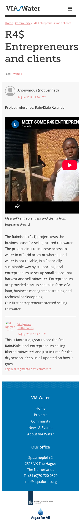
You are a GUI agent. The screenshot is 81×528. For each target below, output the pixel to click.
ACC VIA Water (23, 8)
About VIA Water (40, 434)
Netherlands (25, 328)
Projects (40, 414)
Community (22, 23)
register (22, 369)
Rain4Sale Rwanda (50, 107)
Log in (9, 369)
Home (9, 23)
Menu (70, 9)
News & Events (40, 427)
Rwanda (17, 74)
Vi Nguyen (24, 324)
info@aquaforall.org (40, 481)
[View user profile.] (10, 326)
